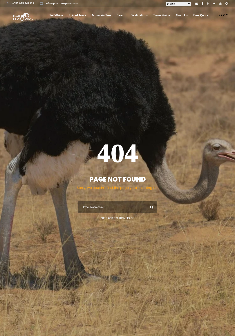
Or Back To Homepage (117, 218)
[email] (196, 3)
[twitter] (214, 3)
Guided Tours (77, 15)
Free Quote (200, 15)
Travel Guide (161, 15)
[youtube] (220, 3)
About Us (182, 15)
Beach (121, 15)
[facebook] (202, 3)
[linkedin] (208, 3)
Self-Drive (56, 15)
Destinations (139, 15)
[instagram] (226, 3)
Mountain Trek (101, 15)
